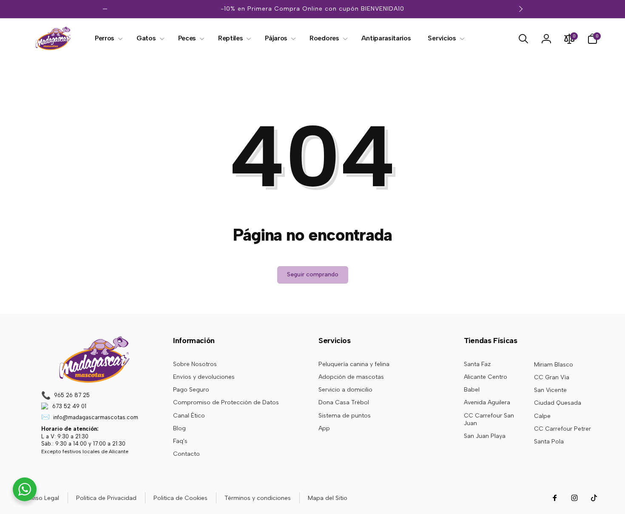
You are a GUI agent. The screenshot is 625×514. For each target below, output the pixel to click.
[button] (107, 38)
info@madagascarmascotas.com (95, 417)
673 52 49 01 (69, 406)
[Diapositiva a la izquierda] (105, 9)
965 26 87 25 (72, 395)
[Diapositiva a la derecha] (520, 9)
